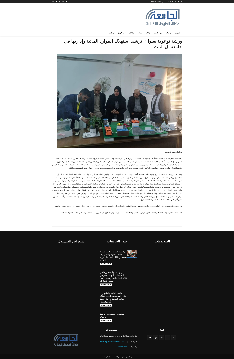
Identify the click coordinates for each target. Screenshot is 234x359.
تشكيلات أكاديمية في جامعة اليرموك (112, 315)
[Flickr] (161, 337)
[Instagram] (62, 1)
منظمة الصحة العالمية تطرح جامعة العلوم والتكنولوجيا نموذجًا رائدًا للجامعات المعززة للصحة (113, 256)
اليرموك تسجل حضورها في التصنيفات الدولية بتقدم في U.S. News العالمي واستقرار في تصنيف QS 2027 (113, 276)
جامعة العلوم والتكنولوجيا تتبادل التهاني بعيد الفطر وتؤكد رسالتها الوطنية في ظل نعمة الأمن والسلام (113, 297)
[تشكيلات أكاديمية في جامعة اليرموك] (132, 316)
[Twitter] (59, 1)
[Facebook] (66, 1)
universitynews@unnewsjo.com (112, 341)
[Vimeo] (56, 1)
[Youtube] (53, 1)
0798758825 (123, 346)
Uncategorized (106, 264)
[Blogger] (173, 337)
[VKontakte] (149, 337)
